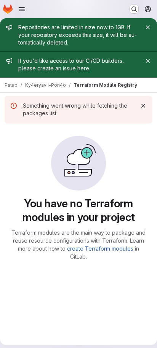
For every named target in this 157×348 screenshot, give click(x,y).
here (83, 68)
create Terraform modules (100, 248)
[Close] (147, 27)
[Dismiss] (143, 105)
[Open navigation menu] (22, 9)
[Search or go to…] (134, 9)
